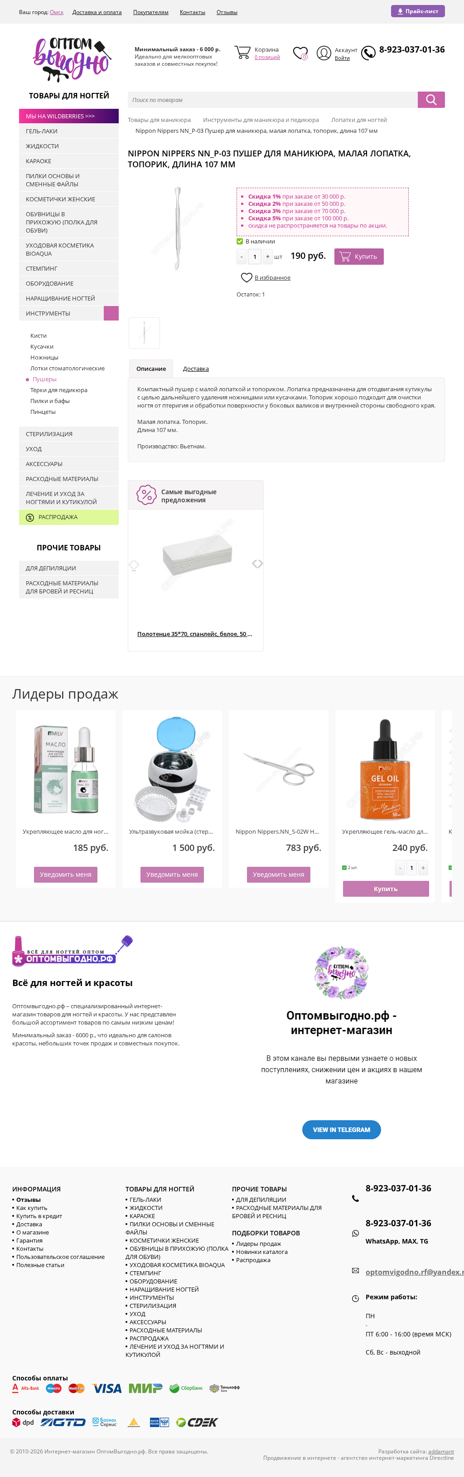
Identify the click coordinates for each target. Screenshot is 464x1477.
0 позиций (267, 56)
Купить (366, 256)
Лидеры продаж (258, 1243)
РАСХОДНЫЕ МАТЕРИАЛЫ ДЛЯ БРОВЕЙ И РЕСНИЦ (277, 1212)
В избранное (272, 277)
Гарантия (29, 1240)
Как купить (32, 1208)
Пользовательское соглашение (60, 1257)
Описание (151, 368)
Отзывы (227, 12)
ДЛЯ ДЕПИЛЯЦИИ (261, 1199)
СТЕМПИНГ (145, 1273)
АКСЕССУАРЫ (148, 1322)
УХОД (137, 1314)
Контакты (192, 12)
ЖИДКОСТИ (146, 1208)
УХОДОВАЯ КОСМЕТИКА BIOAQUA (177, 1265)
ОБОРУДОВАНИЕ (153, 1281)
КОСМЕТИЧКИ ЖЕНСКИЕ (164, 1240)
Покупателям (151, 12)
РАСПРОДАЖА (149, 1338)
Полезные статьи (40, 1265)
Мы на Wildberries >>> (60, 116)
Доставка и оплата (97, 12)
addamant (441, 1451)
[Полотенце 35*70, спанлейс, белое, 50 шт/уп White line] (197, 554)
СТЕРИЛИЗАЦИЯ (153, 1306)
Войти (342, 57)
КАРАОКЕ (142, 1216)
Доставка (196, 368)
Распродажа (253, 1260)
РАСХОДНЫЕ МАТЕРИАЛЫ (166, 1330)
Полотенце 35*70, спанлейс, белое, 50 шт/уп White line (195, 634)
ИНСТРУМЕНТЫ (152, 1297)
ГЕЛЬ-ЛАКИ (145, 1199)
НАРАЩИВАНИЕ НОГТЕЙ (164, 1289)
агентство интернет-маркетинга (384, 1458)
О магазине (32, 1232)
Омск (56, 12)
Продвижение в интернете (299, 1458)
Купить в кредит (39, 1216)
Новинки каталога (262, 1252)
